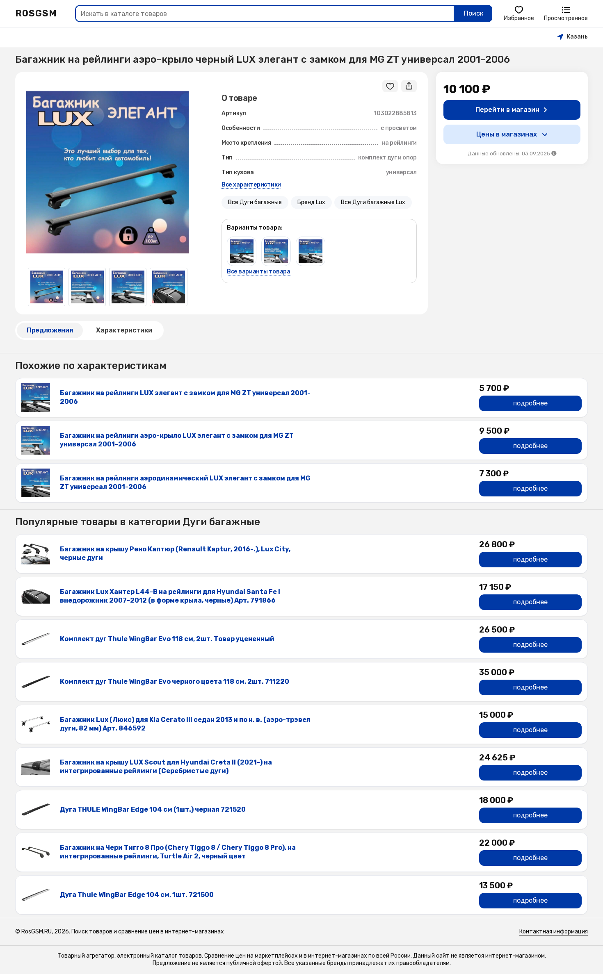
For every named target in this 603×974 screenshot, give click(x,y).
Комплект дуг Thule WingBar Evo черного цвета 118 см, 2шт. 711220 (174, 681)
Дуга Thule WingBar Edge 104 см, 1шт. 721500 (137, 895)
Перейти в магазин (507, 110)
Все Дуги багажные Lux (373, 202)
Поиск (473, 13)
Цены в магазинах (506, 134)
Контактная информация (553, 931)
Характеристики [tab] (124, 330)
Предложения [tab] (50, 330)
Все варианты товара (258, 272)
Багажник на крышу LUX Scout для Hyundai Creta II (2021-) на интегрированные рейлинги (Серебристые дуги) (166, 766)
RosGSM (36, 13)
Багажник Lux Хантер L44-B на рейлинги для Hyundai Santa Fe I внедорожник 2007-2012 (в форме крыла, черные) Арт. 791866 (170, 596)
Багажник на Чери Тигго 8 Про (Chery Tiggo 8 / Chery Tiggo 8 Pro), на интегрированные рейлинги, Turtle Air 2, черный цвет (178, 852)
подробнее (530, 403)
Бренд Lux (311, 202)
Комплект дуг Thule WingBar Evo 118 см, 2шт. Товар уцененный (167, 639)
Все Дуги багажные (255, 202)
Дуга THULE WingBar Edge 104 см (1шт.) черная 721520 (153, 809)
